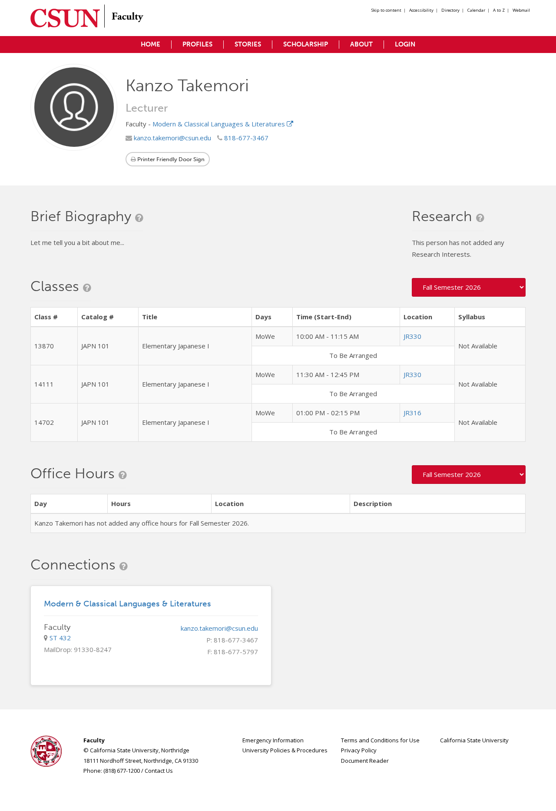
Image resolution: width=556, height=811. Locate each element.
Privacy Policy (359, 750)
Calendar (476, 10)
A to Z (499, 10)
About (361, 44)
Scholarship (305, 44)
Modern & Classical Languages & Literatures (219, 123)
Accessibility (421, 10)
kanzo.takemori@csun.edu (171, 137)
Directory (450, 10)
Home (150, 44)
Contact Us (159, 771)
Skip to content (386, 10)
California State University (474, 740)
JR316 (412, 412)
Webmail (521, 10)
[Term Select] (469, 287)
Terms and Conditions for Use (380, 740)
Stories (248, 44)
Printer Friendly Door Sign (170, 159)
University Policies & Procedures (285, 750)
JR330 (412, 336)
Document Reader (365, 761)
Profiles (197, 44)
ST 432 (60, 637)
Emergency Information (273, 740)
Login (405, 44)
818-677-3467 (245, 137)
